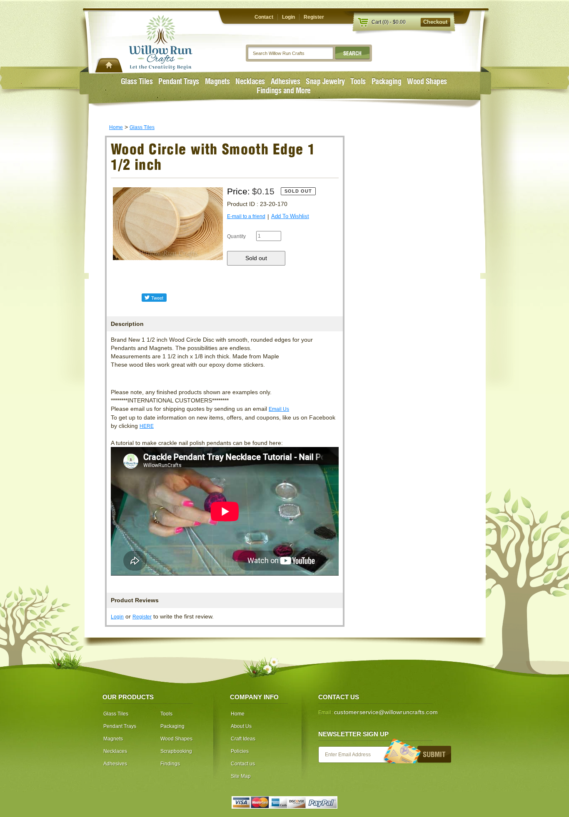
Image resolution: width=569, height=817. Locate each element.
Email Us (279, 409)
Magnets (217, 81)
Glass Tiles (137, 81)
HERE (147, 426)
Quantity (236, 236)
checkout (435, 22)
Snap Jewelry (325, 81)
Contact (264, 17)
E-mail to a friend (246, 216)
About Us (241, 726)
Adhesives (285, 81)
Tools (358, 81)
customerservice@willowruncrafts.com (386, 712)
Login (288, 17)
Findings (170, 764)
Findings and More (284, 90)
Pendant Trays (178, 81)
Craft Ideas (243, 739)
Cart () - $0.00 (389, 22)
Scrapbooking (176, 751)
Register (314, 17)
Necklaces (250, 81)
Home (116, 127)
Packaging (387, 81)
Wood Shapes (427, 81)
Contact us (243, 764)
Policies (240, 751)
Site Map (241, 776)
